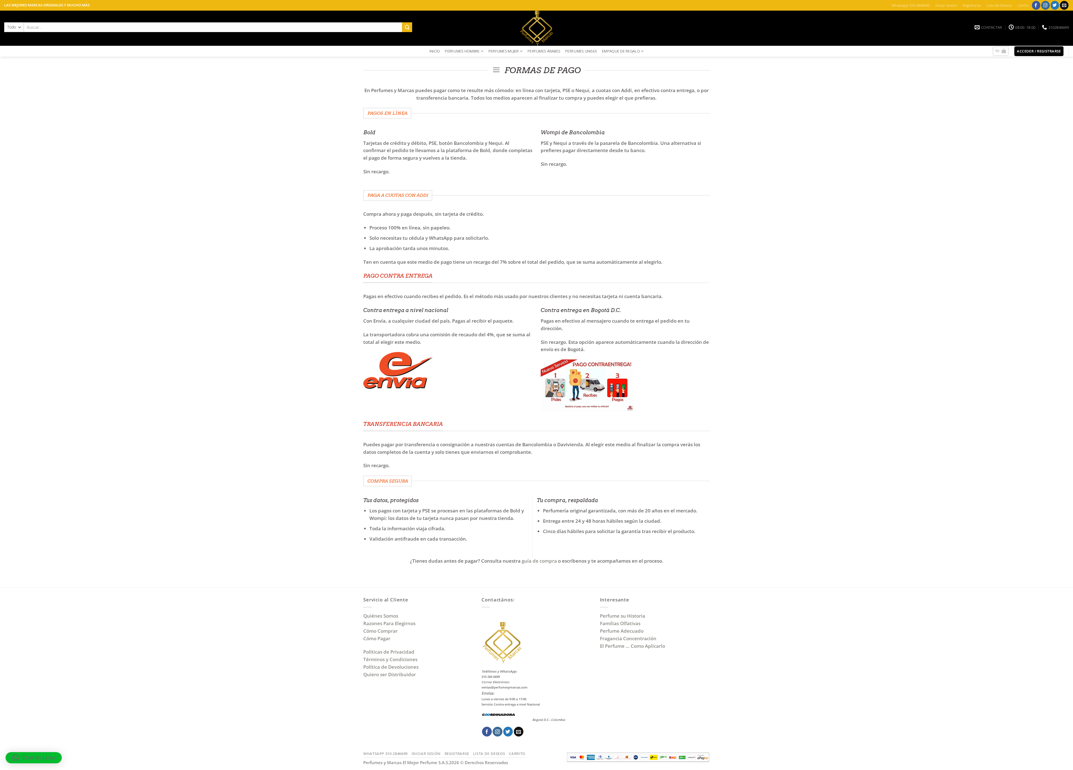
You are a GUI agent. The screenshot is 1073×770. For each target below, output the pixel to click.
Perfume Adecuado (622, 631)
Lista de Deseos (999, 5)
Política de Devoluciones (391, 667)
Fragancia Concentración (628, 638)
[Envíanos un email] (1064, 5)
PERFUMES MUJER (503, 51)
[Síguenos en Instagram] (1045, 5)
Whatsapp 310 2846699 (911, 5)
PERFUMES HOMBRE (462, 51)
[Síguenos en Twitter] (1055, 5)
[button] (1001, 51)
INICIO (434, 51)
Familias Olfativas (620, 623)
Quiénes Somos (381, 616)
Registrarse (972, 5)
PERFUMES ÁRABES (544, 51)
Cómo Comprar (381, 631)
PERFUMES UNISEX (581, 51)
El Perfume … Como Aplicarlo (632, 646)
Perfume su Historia (622, 616)
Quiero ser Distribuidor (389, 674)
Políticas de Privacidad (388, 652)
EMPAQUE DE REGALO (621, 51)
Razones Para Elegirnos (390, 623)
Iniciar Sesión (946, 5)
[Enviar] (407, 27)
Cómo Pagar (376, 638)
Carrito (1023, 5)
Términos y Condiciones (390, 659)
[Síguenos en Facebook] (1036, 5)
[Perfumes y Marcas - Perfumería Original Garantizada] (536, 28)
